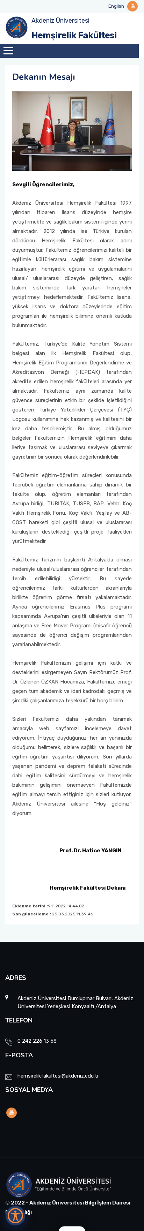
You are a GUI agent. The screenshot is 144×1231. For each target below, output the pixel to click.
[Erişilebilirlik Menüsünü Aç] (15, 1215)
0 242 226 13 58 (37, 1041)
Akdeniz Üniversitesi (60, 20)
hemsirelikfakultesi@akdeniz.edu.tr (58, 1076)
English (116, 6)
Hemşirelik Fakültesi (74, 35)
